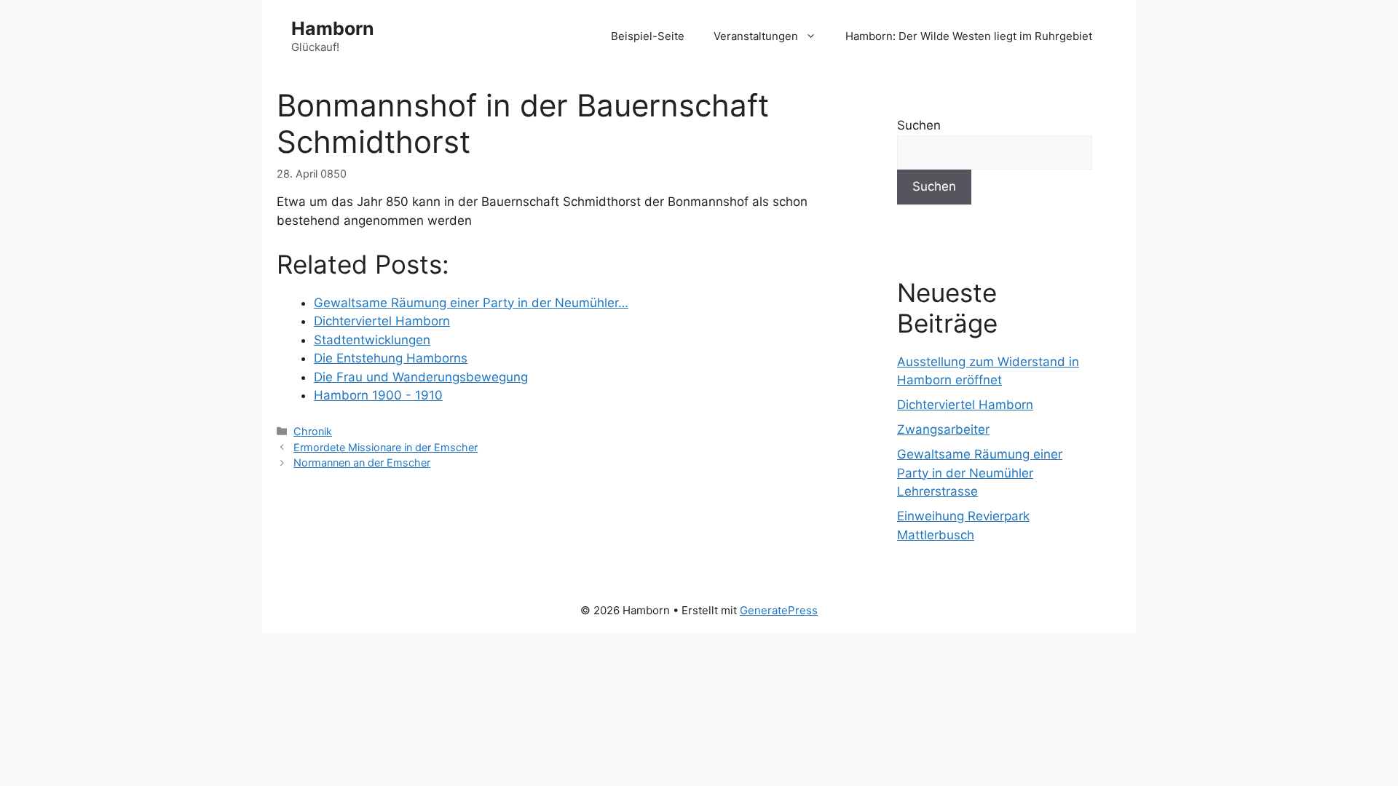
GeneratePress (779, 610)
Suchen (919, 125)
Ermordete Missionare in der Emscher (385, 447)
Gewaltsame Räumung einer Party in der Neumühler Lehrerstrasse (979, 473)
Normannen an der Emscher (361, 462)
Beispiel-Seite (647, 36)
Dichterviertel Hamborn (965, 404)
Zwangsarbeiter (943, 429)
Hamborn (332, 28)
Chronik (312, 431)
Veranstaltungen (756, 36)
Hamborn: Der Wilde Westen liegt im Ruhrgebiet (968, 36)
